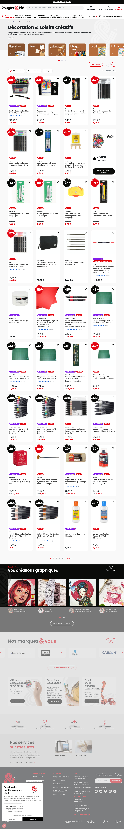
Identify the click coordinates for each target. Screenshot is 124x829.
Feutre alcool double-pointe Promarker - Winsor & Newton (76, 323)
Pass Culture (58, 784)
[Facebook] (96, 791)
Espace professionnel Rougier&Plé (82, 792)
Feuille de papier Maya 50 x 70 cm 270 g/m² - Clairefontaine (47, 323)
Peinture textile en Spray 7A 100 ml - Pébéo (103, 481)
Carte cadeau (38, 777)
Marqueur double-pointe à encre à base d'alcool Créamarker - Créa (103, 269)
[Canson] (109, 653)
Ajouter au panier (22, 122)
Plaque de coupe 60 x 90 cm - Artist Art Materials (103, 322)
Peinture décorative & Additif (75, 48)
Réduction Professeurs (82, 788)
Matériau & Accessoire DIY (56, 47)
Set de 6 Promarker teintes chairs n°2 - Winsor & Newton (48, 536)
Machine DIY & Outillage (15, 47)
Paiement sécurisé (106, 821)
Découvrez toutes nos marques (62, 668)
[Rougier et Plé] (9, 781)
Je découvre (92, 701)
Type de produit (34, 71)
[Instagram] (110, 791)
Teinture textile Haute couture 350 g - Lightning (19, 481)
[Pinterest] (105, 791)
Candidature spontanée (79, 801)
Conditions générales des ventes (74, 821)
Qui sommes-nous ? (81, 805)
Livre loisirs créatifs (95, 47)
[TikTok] (114, 791)
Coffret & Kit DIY (117, 46)
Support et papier (37, 46)
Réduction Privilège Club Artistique (81, 778)
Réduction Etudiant (60, 780)
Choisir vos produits (105, 278)
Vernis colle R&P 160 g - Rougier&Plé (18, 322)
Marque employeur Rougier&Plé (81, 810)
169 (63, 558)
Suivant (69, 558)
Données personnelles (91, 821)
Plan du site (118, 821)
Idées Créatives (59, 795)
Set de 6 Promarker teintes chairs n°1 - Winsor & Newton (20, 536)
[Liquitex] (48, 653)
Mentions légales (7, 821)
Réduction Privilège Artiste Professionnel (82, 783)
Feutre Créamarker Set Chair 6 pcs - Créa (18, 265)
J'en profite (54, 701)
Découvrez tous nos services (21, 762)
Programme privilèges (61, 777)
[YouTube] (100, 791)
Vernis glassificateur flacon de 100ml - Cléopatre (101, 536)
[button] (109, 7)
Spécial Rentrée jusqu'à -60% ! (48, 2)
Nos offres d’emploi (82, 814)
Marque (47, 71)
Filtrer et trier (18, 71)
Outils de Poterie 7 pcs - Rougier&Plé (74, 263)
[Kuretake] (18, 653)
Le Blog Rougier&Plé (60, 791)
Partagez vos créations (62, 623)
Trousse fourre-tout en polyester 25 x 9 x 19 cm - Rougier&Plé (47, 264)
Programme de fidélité (62, 787)
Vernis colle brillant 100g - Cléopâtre (75, 535)
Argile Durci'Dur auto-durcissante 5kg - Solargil (75, 481)
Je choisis (17, 701)
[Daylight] (79, 653)
